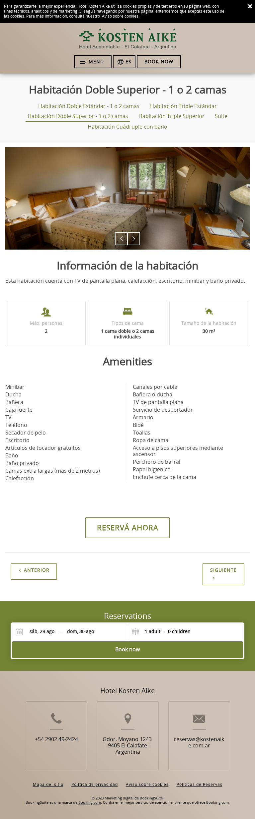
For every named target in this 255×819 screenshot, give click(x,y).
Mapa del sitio (48, 784)
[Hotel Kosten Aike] (127, 41)
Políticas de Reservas (199, 784)
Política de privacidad (94, 784)
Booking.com (89, 802)
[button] (121, 238)
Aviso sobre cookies (120, 16)
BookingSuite (151, 798)
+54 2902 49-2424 (56, 739)
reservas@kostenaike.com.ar (199, 742)
